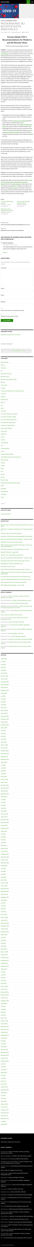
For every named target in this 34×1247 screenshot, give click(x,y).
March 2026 (4, 673)
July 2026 (3, 661)
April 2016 (3, 1015)
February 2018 (4, 951)
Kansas (15, 20)
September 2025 (5, 690)
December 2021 (5, 819)
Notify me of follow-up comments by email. (12, 310)
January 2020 (4, 885)
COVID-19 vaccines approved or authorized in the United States (16, 182)
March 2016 (4, 1018)
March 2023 (4, 776)
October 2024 (4, 722)
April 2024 (3, 739)
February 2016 (4, 1020)
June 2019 (3, 906)
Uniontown (3, 494)
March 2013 (4, 1084)
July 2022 (3, 799)
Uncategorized (4, 491)
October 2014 (4, 1058)
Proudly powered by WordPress (7, 1245)
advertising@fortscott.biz (19, 350)
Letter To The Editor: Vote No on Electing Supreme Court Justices (16, 606)
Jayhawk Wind (4, 442)
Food (2, 408)
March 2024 (4, 742)
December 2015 (5, 1026)
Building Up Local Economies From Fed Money (12, 229)
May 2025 (3, 702)
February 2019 (4, 917)
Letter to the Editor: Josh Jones (15, 633)
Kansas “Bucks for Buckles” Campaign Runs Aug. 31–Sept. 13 (15, 569)
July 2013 (3, 1075)
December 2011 (5, 1110)
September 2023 (5, 759)
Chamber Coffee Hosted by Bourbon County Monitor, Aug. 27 (16, 579)
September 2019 (5, 897)
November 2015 (5, 1029)
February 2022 (4, 814)
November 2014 (5, 1055)
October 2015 (4, 1032)
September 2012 (5, 1089)
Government (9, 20)
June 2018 (3, 940)
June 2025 (3, 699)
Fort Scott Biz (5, 2)
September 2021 (5, 828)
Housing (3, 439)
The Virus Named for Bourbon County (19, 1219)
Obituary (3, 462)
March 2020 (4, 880)
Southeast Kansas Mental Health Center (10, 483)
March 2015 (4, 1046)
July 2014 (3, 1064)
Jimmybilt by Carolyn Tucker (8, 566)
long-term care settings (20, 120)
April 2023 (3, 773)
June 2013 (3, 1078)
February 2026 (4, 676)
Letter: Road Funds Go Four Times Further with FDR (13, 582)
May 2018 (3, 943)
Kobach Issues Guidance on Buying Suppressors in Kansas (15, 549)
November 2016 (5, 995)
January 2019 (4, 920)
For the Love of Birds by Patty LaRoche (18, 603)
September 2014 (5, 1061)
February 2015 (4, 1049)
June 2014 (3, 1066)
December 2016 (5, 992)
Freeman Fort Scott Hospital (8, 425)
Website (3, 301)
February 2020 (4, 883)
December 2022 (5, 785)
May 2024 (3, 736)
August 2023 (4, 762)
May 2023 (3, 770)
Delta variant (14, 188)
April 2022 (3, 808)
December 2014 (5, 1052)
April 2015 (3, 1043)
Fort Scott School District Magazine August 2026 (17, 1206)
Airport (3, 365)
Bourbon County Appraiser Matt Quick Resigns (20, 639)
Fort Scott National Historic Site (9, 419)
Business (3, 382)
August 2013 (4, 1072)
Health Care (4, 434)
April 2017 (3, 980)
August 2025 (4, 693)
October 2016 (4, 997)
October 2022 (4, 791)
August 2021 (4, 831)
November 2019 (5, 891)
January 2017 (4, 989)
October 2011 (4, 1115)
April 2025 (3, 704)
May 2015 (3, 1041)
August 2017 (4, 969)
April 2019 (3, 911)
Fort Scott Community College (8, 416)
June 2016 (3, 1009)
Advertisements (5, 362)
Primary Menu (32, 2)
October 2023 (4, 756)
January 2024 (4, 747)
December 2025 (5, 681)
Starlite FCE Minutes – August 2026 (9, 552)
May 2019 (3, 908)
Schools (3, 477)
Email (3, 295)
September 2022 (5, 793)
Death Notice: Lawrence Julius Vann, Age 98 (11, 542)
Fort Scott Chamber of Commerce (9, 414)
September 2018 (5, 931)
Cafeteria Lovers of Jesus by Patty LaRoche (11, 533)
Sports (2, 485)
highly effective (16, 184)
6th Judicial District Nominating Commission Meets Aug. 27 (15, 576)
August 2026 (4, 658)
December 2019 (5, 888)
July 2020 (3, 868)
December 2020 (5, 854)
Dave (2, 614)
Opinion (3, 465)
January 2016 (4, 1023)
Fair (2, 405)
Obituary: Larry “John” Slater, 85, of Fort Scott (12, 555)
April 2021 (3, 842)
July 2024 (3, 730)
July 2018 (3, 937)
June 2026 (3, 664)
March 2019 (4, 914)
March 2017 (4, 983)
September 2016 (5, 1000)
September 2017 (5, 966)
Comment (4, 268)
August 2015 (4, 1038)
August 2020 (4, 865)
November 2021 (5, 822)
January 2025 (4, 713)
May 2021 (3, 839)
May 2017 (3, 977)
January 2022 (4, 816)
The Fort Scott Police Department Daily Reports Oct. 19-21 (15, 223)
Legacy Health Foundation (7, 454)
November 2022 (5, 788)
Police (2, 468)
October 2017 (4, 963)
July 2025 (3, 696)
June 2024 (3, 733)
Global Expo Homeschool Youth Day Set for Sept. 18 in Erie (15, 560)
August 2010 (4, 1124)
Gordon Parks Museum (6, 428)
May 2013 (3, 1081)
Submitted (3, 488)
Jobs (2, 445)
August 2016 (4, 1003)
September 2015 (5, 1035)
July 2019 (3, 903)
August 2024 (4, 727)
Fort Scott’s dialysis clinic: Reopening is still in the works (18, 1237)
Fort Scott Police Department (8, 422)
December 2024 (5, 716)
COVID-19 (3, 20)
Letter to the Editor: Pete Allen (16, 622)
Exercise (3, 402)
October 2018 (4, 929)
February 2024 (4, 745)
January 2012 (4, 1107)
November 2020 (5, 857)
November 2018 (5, 926)
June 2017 (3, 974)
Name (3, 288)
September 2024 (5, 725)
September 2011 (5, 1118)
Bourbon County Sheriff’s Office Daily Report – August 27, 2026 (16, 539)
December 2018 (5, 923)
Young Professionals (6, 514)
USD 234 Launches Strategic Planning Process (20, 1209)
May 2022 (3, 805)
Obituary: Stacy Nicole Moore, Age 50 (22, 600)
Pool (2, 471)
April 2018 (3, 946)
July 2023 (3, 765)
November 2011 (5, 1112)
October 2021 (4, 825)
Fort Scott (3, 411)
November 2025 (5, 684)
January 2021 (4, 851)
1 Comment (26, 32)
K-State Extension (5, 448)
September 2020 (5, 862)
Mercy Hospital (4, 460)
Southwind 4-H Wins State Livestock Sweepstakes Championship (16, 536)
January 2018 (4, 954)
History (3, 437)
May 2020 (3, 874)
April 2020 (3, 877)
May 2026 (3, 667)
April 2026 (3, 670)
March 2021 (4, 845)
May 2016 (3, 1012)
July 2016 (3, 1006)
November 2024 (5, 719)
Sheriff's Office (4, 480)
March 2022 (4, 811)
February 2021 (4, 848)
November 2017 (5, 960)
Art (1, 370)
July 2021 (3, 834)
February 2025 (4, 710)
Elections (3, 396)
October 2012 (4, 1087)
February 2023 (4, 779)
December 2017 (5, 957)
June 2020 (3, 871)
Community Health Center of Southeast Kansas (12, 391)
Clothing (3, 388)
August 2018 (4, 934)
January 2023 (4, 782)
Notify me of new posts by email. (9, 316)
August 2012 (4, 1092)
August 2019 (4, 900)
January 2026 (4, 679)
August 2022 (4, 796)
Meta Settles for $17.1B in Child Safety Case (11, 563)
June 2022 (3, 802)
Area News (3, 368)
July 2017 (3, 972)
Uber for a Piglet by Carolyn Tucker (13, 614)
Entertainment (4, 399)
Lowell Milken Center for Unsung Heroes (11, 457)
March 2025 (4, 707)
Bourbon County (5, 376)
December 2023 (5, 750)
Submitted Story (17, 32)
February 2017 (4, 986)
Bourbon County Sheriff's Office (9, 379)
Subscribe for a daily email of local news (10, 334)
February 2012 (4, 1104)
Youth (2, 497)
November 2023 (5, 753)
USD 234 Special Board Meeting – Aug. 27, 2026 (12, 585)
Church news (4, 385)
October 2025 (4, 687)
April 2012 (3, 1098)
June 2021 (3, 837)
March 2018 (4, 949)
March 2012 (4, 1101)
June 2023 (3, 768)
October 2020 (4, 860)
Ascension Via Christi (6, 373)
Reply (6, 252)
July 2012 (3, 1095)
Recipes (3, 474)
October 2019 (4, 894)
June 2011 (3, 1121)
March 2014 (4, 1069)
